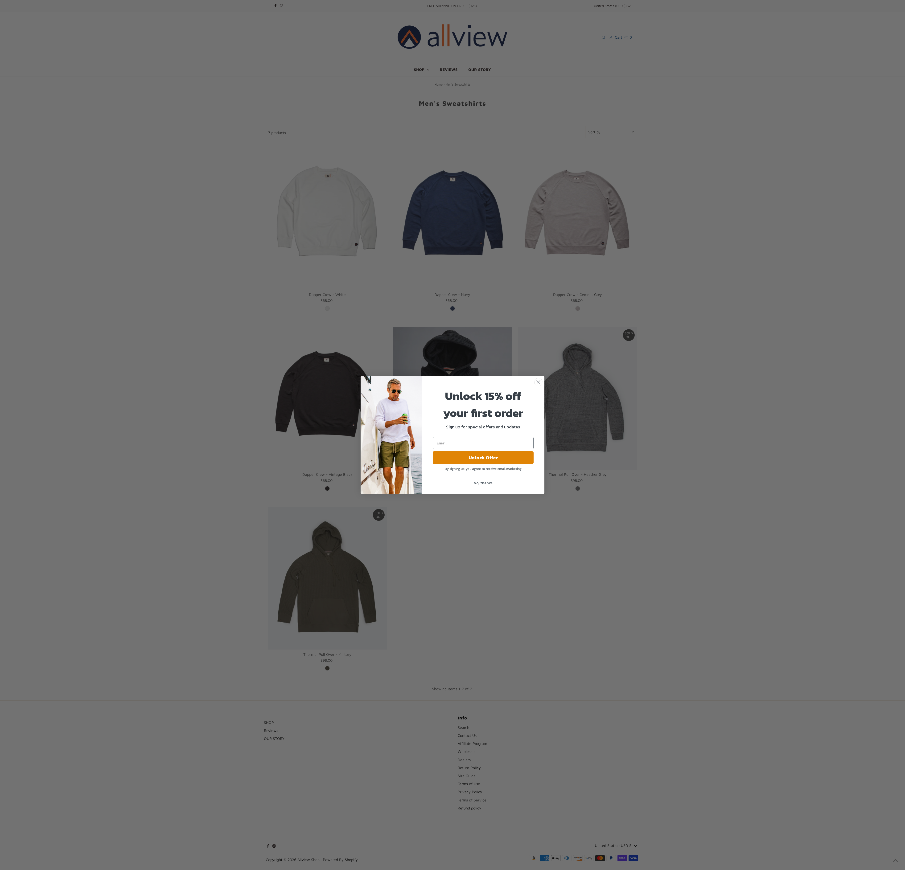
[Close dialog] (538, 382)
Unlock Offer (483, 457)
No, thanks (483, 483)
